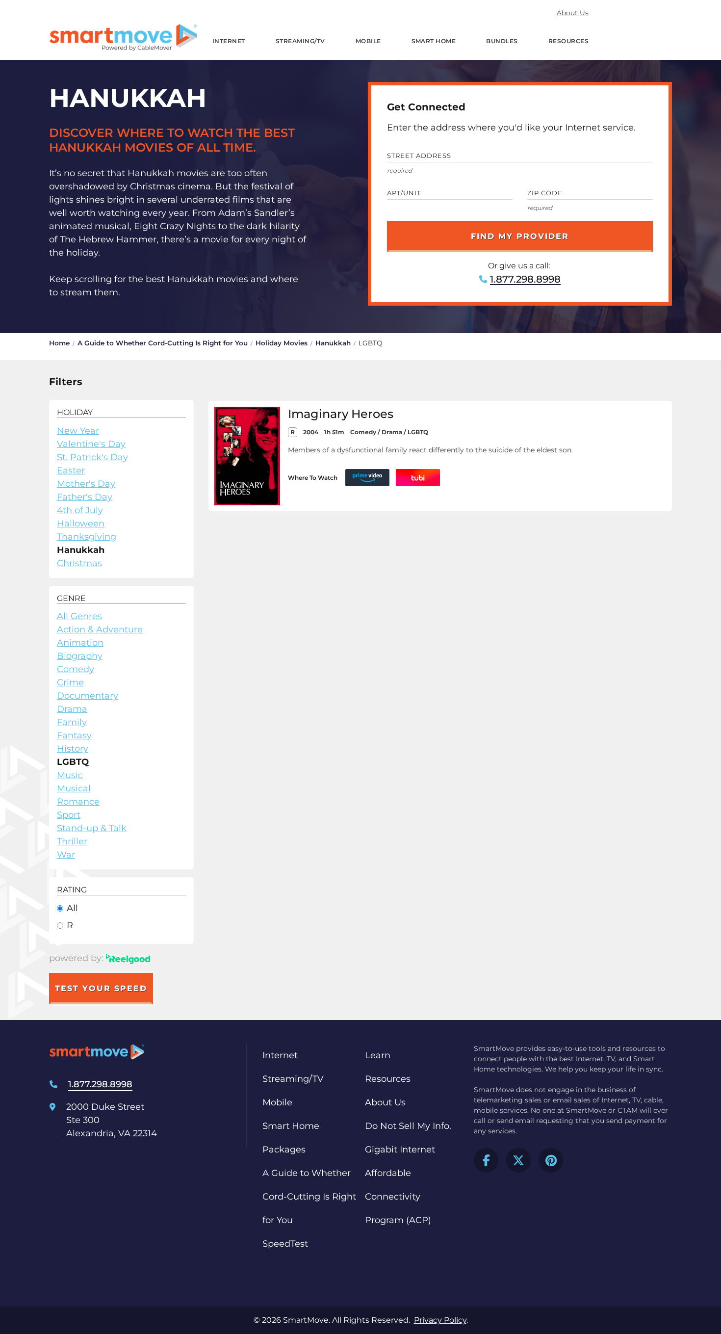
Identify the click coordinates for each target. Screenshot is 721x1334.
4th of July (80, 510)
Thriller (72, 841)
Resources (568, 41)
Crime (70, 682)
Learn (377, 1055)
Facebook (486, 1160)
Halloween (80, 523)
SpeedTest (285, 1243)
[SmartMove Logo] (123, 37)
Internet (228, 41)
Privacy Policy (440, 1320)
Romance (78, 801)
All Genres (79, 616)
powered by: (77, 958)
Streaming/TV (300, 41)
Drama (72, 709)
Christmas (79, 563)
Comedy (75, 669)
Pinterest (551, 1160)
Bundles (501, 41)
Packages (284, 1149)
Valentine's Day (91, 444)
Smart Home (434, 41)
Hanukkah (333, 343)
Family (72, 722)
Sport (68, 815)
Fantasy (74, 735)
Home (59, 343)
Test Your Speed (101, 988)
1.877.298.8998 (525, 279)
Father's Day (84, 497)
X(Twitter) (518, 1160)
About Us (573, 13)
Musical (74, 788)
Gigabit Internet (400, 1149)
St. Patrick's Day (92, 457)
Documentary (87, 695)
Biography (80, 656)
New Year (78, 430)
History (72, 748)
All (72, 908)
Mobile (368, 41)
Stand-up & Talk (92, 828)
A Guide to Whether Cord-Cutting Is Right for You (162, 343)
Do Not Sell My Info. (408, 1126)
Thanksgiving (86, 536)
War (66, 854)
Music (70, 775)
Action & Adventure (100, 629)
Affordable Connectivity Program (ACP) (398, 1197)
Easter (71, 470)
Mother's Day (86, 483)
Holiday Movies (282, 343)
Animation (80, 642)
